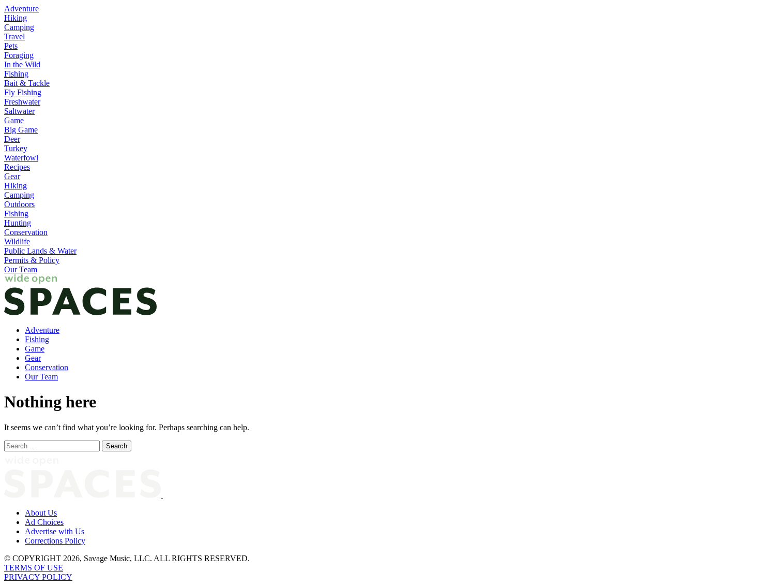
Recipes (17, 167)
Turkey (15, 148)
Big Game (21, 129)
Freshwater (22, 101)
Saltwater (19, 111)
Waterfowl (21, 157)
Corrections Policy (55, 540)
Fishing (16, 73)
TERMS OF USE (33, 567)
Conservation (26, 232)
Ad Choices (44, 522)
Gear (12, 176)
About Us (41, 512)
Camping (19, 27)
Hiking (15, 17)
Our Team (20, 269)
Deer (12, 139)
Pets (11, 45)
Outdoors (19, 204)
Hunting (17, 222)
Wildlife (17, 241)
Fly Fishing (22, 92)
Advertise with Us (54, 531)
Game (14, 120)
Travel (14, 36)
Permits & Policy (31, 260)
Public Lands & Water (40, 250)
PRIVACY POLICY (38, 577)
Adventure (21, 8)
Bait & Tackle (27, 83)
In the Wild (22, 64)
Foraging (19, 55)
